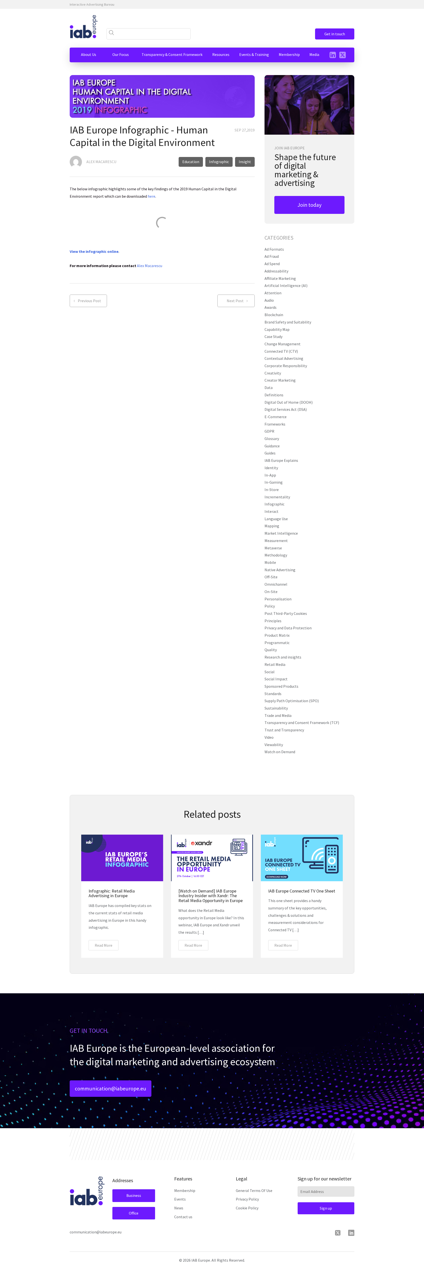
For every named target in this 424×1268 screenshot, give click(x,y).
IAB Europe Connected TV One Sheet (301, 891)
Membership (184, 1190)
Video (269, 737)
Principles (273, 620)
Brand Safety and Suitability (288, 322)
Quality (271, 649)
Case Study (273, 336)
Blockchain (274, 314)
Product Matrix (277, 635)
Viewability (274, 744)
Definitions (274, 394)
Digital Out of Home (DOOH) (289, 402)
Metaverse (273, 547)
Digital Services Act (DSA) (286, 409)
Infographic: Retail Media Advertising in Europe (112, 893)
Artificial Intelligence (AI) (286, 285)
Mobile (270, 562)
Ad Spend (272, 263)
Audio (269, 300)
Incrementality (277, 496)
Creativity (273, 373)
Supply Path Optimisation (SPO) (292, 700)
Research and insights (283, 657)
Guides (270, 453)
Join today (309, 204)
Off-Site (271, 576)
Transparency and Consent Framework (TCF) (302, 722)
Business (133, 1195)
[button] (89, 55)
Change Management (283, 343)
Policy (270, 606)
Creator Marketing (280, 380)
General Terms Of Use (254, 1190)
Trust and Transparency (284, 729)
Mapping (272, 525)
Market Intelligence (281, 533)
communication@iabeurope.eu (110, 1088)
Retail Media (275, 664)
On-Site (271, 591)
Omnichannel (276, 584)
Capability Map (277, 329)
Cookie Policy (247, 1207)
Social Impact (276, 678)
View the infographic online (94, 251)
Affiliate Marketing (280, 278)
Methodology (276, 555)
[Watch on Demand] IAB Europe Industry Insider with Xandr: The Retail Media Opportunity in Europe (210, 896)
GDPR (269, 431)
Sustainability (276, 708)
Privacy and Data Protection (288, 627)
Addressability (276, 271)
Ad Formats (274, 249)
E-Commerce (276, 416)
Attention (273, 292)
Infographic (274, 504)
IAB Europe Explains (281, 460)
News (178, 1207)
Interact (271, 511)
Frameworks (275, 424)
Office (133, 1213)
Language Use (276, 518)
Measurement (276, 540)
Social (270, 671)
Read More (103, 945)
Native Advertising (280, 569)
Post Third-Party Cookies (286, 613)
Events (180, 1199)
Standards (273, 693)
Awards (271, 307)
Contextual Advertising (284, 358)
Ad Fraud (272, 256)
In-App (270, 475)
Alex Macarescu (149, 265)
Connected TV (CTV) (281, 351)
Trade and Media (278, 715)
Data (269, 387)
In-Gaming (274, 482)
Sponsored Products (281, 686)
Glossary (272, 438)
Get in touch (334, 33)
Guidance (272, 445)
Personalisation (278, 598)
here (151, 196)
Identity (271, 467)
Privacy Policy (247, 1199)
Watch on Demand (280, 751)
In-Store (272, 489)
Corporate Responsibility (286, 365)
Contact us (183, 1216)
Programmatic (277, 642)
